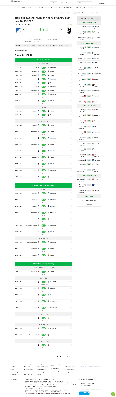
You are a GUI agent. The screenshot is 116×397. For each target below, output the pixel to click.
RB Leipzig (53, 328)
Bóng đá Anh (27, 366)
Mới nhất (54, 3)
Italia (48, 7)
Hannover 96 (97, 149)
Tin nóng (17, 7)
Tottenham (34, 193)
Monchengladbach (32, 242)
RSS (80, 379)
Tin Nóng (13, 366)
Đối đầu (55, 45)
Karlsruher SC (53, 206)
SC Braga (52, 345)
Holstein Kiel (53, 212)
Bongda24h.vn (97, 389)
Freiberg (35, 232)
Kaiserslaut (97, 190)
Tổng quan (19, 45)
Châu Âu (43, 7)
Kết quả (74, 13)
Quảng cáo (91, 383)
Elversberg (96, 143)
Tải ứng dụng (84, 364)
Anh (36, 7)
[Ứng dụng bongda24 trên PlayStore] (91, 366)
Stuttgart (52, 255)
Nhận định (79, 7)
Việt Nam (31, 7)
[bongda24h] (12, 8)
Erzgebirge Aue (81, 133)
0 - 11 (89, 179)
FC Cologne (97, 37)
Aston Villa (52, 318)
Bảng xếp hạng (82, 13)
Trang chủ (14, 364)
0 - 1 (89, 190)
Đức (52, 7)
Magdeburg (96, 58)
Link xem (98, 13)
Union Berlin (97, 68)
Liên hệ (83, 383)
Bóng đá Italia (28, 374)
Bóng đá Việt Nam (29, 364)
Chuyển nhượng (88, 7)
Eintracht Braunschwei (81, 68)
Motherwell (34, 271)
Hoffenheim (26, 30)
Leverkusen (97, 115)
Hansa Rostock (82, 110)
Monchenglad (97, 73)
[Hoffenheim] (18, 33)
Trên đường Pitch (68, 2)
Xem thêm (89, 204)
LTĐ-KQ (66, 7)
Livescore (40, 374)
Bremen (52, 248)
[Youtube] (102, 379)
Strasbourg (53, 288)
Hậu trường (40, 372)
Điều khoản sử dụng (69, 366)
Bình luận (72, 7)
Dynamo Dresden (96, 85)
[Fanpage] (94, 379)
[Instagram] (98, 379)
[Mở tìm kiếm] (92, 3)
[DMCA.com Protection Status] (84, 394)
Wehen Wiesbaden (81, 116)
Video (95, 7)
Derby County (53, 307)
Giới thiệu (66, 364)
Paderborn (96, 90)
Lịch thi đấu (66, 13)
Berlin (95, 126)
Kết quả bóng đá (55, 368)
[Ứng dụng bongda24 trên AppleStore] (97, 366)
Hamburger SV (33, 334)
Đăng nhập (102, 3)
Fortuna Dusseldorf (81, 97)
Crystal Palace (54, 282)
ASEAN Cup (24, 7)
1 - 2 (89, 185)
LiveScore (58, 13)
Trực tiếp (90, 13)
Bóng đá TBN (28, 372)
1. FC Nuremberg (96, 155)
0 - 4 (89, 109)
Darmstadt (96, 62)
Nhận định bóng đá (42, 366)
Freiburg (61, 30)
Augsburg (96, 120)
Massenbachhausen (31, 225)
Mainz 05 (96, 79)
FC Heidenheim (97, 53)
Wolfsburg (96, 32)
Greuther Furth (54, 219)
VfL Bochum (97, 47)
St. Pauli (96, 101)
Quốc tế (61, 7)
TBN (39, 7)
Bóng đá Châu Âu (29, 369)
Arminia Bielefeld (96, 170)
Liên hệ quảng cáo (69, 372)
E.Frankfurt (97, 179)
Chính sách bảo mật (69, 369)
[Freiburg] (69, 33)
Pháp (56, 7)
